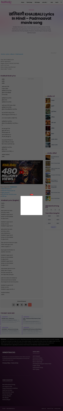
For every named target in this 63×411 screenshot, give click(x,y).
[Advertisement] (31, 205)
